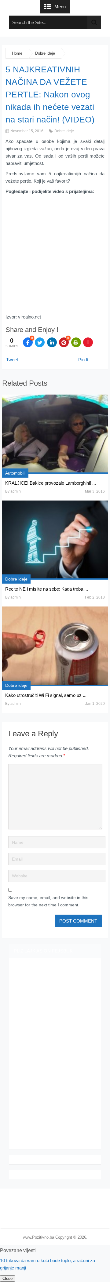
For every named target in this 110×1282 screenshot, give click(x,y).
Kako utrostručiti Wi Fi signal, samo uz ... (45, 695)
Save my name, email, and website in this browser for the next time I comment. (48, 901)
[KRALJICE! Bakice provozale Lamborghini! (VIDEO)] (55, 434)
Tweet (12, 359)
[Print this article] (76, 342)
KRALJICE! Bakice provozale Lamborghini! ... (50, 483)
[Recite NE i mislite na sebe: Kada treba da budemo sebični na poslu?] (55, 540)
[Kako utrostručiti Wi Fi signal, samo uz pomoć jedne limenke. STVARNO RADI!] (55, 646)
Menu (60, 6)
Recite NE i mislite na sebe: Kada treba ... (46, 589)
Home (17, 53)
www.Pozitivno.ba (38, 1237)
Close (7, 1278)
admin (15, 491)
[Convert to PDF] (88, 342)
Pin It (83, 359)
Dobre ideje (45, 53)
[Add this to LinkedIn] (52, 342)
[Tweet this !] (40, 342)
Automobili (15, 473)
